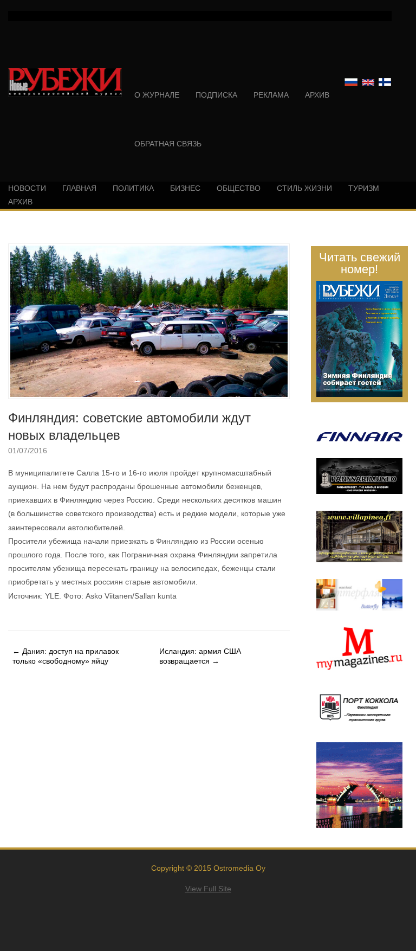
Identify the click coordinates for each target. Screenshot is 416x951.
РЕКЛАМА (271, 95)
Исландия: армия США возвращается (200, 656)
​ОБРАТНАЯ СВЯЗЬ (168, 143)
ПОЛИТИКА (133, 188)
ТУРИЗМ (363, 188)
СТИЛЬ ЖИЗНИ (304, 188)
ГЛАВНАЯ (79, 188)
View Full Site (208, 888)
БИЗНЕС (185, 188)
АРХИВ (317, 95)
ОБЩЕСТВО (239, 188)
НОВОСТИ (27, 188)
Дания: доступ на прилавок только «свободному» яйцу (65, 656)
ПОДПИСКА (216, 95)
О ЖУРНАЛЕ (156, 95)
